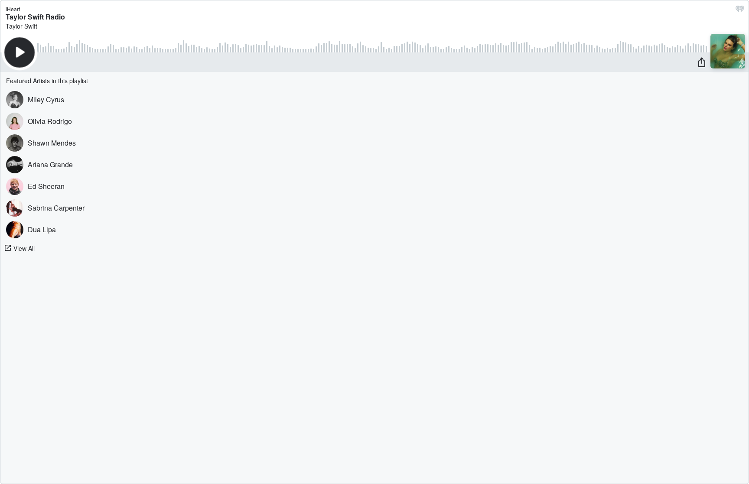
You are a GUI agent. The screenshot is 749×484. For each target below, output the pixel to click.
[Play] (19, 52)
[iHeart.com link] (740, 11)
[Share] (701, 62)
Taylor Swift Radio (35, 17)
